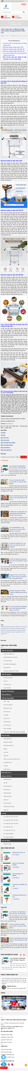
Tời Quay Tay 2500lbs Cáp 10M (19, 885)
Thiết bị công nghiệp (8, 698)
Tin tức (20, 22)
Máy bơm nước (8, 708)
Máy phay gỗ (7, 793)
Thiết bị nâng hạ (6, 674)
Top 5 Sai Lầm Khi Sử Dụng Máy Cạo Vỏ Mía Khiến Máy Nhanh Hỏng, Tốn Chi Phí (18, 608)
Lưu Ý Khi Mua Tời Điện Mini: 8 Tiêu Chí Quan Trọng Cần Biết (18, 959)
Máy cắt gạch (7, 803)
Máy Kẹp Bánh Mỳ (8, 745)
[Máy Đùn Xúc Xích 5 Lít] (6, 857)
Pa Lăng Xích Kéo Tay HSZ (11, 816)
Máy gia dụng (5, 735)
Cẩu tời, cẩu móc (8, 677)
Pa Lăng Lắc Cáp (8, 827)
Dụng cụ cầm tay (6, 776)
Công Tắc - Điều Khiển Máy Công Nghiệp (14, 732)
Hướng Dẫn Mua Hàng (6, 1034)
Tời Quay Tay (7, 684)
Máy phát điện (7, 738)
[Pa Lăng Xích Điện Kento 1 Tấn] (6, 899)
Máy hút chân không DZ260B (18, 864)
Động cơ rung (7, 844)
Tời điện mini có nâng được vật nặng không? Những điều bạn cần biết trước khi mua (18, 513)
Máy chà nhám (7, 796)
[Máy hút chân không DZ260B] (6, 867)
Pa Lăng (4, 813)
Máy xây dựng (6, 840)
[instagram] (12, 1064)
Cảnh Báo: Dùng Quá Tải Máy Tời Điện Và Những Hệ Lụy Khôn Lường (18, 592)
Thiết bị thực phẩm (7, 650)
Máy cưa (6, 799)
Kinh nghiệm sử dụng (16, 24)
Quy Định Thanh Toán (6, 1039)
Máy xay (6, 755)
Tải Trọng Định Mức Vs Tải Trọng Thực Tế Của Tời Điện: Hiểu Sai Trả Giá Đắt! (17, 529)
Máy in (5, 749)
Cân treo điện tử (8, 704)
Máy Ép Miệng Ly (6, 694)
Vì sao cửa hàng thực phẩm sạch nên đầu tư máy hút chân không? (17, 481)
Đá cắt (5, 782)
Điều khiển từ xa (6, 772)
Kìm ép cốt (7, 718)
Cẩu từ (5, 681)
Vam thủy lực (7, 725)
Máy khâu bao (7, 779)
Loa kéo (6, 752)
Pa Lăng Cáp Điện (8, 837)
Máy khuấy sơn (8, 786)
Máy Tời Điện (7, 688)
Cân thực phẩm (8, 660)
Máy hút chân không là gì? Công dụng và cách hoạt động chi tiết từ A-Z (18, 497)
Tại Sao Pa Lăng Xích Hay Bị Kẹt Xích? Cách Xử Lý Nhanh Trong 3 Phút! (18, 560)
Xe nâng (6, 715)
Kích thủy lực (7, 721)
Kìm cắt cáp (7, 711)
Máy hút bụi (7, 769)
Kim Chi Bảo (17, 409)
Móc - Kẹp (6, 701)
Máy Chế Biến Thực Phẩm (10, 657)
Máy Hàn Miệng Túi (9, 654)
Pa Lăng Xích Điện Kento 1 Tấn (19, 896)
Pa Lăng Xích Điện (8, 833)
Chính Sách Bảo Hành (6, 1049)
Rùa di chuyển (7, 728)
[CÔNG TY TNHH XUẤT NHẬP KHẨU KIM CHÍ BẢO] (6, 6)
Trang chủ (12, 22)
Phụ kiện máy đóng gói (10, 664)
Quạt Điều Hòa (8, 762)
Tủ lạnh (6, 766)
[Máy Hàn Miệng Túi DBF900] (6, 878)
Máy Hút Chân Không (8, 691)
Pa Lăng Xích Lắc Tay (9, 830)
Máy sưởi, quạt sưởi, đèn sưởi (12, 759)
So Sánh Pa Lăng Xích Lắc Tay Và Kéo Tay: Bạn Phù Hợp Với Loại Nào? (17, 545)
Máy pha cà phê (8, 742)
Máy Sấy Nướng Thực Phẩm (11, 671)
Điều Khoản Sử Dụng (6, 1042)
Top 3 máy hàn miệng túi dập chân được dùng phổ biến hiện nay (13, 31)
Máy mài (6, 810)
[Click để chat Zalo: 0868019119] (3, 1057)
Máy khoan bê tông (9, 806)
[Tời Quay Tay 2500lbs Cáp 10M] (6, 889)
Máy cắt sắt (7, 789)
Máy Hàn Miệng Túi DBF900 (17, 874)
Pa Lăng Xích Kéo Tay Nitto (11, 820)
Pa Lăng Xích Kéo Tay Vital (11, 823)
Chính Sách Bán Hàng (6, 1052)
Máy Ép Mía (7, 667)
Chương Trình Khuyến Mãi (7, 1054)
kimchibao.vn (9, 423)
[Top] (26, 1065)
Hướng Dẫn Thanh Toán (7, 1037)
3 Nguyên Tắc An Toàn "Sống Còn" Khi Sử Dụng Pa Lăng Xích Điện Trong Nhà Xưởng (17, 576)
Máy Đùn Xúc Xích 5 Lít (18, 852)
